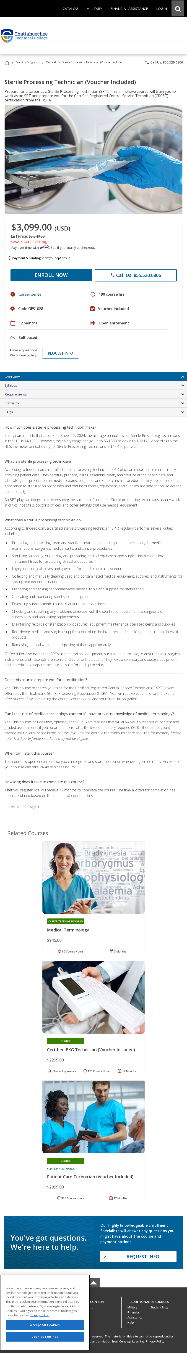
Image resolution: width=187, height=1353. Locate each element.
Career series (30, 294)
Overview (12, 376)
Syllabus (11, 385)
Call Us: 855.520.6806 (164, 62)
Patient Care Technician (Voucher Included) (90, 1176)
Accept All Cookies (45, 1325)
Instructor (12, 403)
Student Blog (159, 1307)
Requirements (16, 394)
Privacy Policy (155, 1341)
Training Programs (27, 62)
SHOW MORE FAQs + (22, 806)
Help (130, 1322)
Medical (51, 62)
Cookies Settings (44, 1336)
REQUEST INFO (60, 353)
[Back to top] (93, 1300)
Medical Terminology (68, 930)
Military (132, 1307)
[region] (45, 1312)
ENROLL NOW (51, 274)
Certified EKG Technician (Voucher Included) (91, 1049)
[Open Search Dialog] (177, 8)
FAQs (9, 412)
